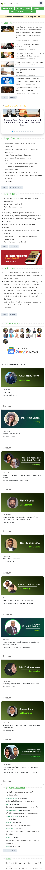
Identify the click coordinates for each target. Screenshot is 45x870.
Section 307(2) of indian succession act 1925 (19, 224)
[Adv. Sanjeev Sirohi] (33, 336)
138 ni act (7, 221)
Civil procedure (10, 161)
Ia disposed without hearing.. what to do (19, 158)
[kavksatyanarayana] (39, 336)
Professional (6, 431)
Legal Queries (11, 138)
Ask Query (13, 246)
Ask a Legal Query (15, 187)
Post (13, 851)
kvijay (8, 846)
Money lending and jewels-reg (14, 204)
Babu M (8, 822)
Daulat (8, 837)
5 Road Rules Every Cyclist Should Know (29, 62)
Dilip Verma (9, 828)
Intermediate (7, 389)
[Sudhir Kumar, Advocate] (33, 330)
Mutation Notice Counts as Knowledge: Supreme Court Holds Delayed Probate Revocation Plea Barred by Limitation (23, 305)
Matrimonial (22, 12)
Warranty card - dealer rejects (14, 210)
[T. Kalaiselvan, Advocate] (22, 330)
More (31, 12)
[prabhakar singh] (22, 336)
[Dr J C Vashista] (39, 330)
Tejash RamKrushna (12, 816)
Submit (12, 97)
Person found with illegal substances (18, 155)
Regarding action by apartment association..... (20, 213)
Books (28, 8)
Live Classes (9, 8)
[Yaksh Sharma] (5, 341)
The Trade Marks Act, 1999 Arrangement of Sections (24, 869)
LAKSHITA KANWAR (21, 40)
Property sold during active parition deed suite (20, 236)
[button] (12, 131)
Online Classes (13, 364)
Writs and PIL (38, 8)
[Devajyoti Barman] (28, 330)
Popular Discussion (15, 787)
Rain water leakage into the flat (15, 242)
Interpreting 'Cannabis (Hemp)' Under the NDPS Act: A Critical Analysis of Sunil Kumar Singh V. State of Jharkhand (23, 296)
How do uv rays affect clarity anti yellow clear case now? (23, 216)
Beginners (6, 639)
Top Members (11, 323)
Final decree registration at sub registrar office (21, 164)
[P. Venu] (11, 336)
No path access (9, 239)
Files (8, 858)
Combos (19, 8)
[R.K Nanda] (28, 336)
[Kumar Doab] (16, 330)
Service (6, 227)
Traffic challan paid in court (13, 207)
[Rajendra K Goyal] (5, 330)
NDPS (12, 12)
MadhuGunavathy (11, 798)
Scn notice (8, 181)
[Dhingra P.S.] (16, 336)
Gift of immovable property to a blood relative (21, 172)
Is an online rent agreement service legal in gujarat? (22, 219)
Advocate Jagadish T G (13, 810)
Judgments (9, 268)
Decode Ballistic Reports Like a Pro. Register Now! (22, 17)
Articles (8, 22)
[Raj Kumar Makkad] (11, 330)
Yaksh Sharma (19, 49)
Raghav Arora (19, 84)
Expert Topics (11, 193)
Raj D (7, 804)
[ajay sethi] (5, 336)
